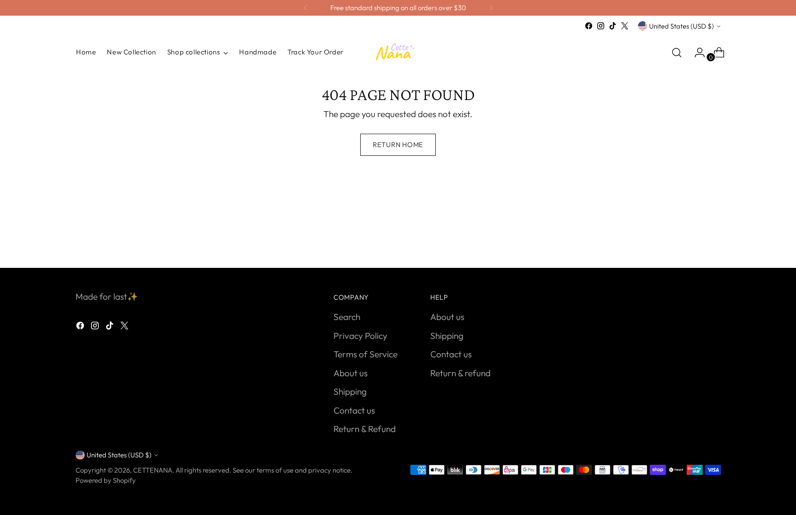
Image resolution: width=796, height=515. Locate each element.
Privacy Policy (360, 335)
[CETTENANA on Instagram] (601, 26)
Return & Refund (365, 428)
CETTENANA (152, 470)
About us (351, 373)
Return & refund (460, 373)
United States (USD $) (681, 26)
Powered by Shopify (106, 480)
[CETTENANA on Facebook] (589, 26)
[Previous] (305, 8)
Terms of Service (366, 354)
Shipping (350, 391)
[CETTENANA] (398, 52)
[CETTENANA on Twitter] (624, 26)
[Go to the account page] (696, 52)
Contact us (354, 410)
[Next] (491, 8)
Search (347, 316)
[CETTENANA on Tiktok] (613, 26)
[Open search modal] (676, 52)
